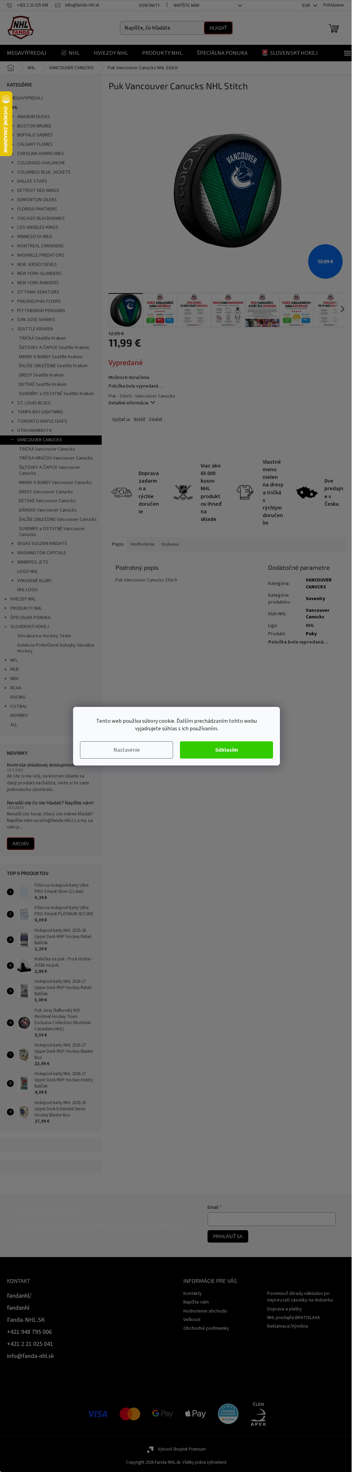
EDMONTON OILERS (37, 199)
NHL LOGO (27, 589)
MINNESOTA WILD (34, 236)
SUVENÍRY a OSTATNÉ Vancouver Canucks (52, 531)
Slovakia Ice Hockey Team (44, 635)
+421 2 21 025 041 (30, 1344)
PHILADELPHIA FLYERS (39, 301)
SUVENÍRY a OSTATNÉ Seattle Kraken (56, 393)
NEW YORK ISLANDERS (39, 273)
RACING (18, 697)
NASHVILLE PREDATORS (40, 255)
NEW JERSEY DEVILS (37, 264)
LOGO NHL (27, 571)
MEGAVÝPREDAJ (26, 98)
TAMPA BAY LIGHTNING (40, 412)
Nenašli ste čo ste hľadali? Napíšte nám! (50, 802)
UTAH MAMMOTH (34, 430)
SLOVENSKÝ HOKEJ (29, 626)
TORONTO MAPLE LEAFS (42, 421)
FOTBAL (18, 706)
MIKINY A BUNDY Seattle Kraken (50, 356)
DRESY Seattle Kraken (41, 375)
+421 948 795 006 (29, 1332)
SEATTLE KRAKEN (35, 329)
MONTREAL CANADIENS (40, 246)
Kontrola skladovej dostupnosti (41, 764)
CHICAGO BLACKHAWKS (41, 218)
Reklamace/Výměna (287, 1326)
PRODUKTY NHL (26, 608)
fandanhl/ (19, 1295)
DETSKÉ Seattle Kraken (43, 384)
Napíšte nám (186, 5)
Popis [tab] (118, 544)
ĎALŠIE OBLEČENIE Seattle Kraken (53, 365)
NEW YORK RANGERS (38, 282)
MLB (14, 669)
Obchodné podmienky (206, 1328)
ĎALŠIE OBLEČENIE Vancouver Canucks (58, 519)
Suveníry (315, 598)
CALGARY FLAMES (35, 144)
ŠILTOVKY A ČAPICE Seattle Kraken (54, 347)
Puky (311, 633)
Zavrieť (154, 419)
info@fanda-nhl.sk (30, 1356)
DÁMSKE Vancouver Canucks (48, 510)
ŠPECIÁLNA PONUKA (30, 617)
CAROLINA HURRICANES (40, 153)
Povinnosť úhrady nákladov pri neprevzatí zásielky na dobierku (300, 1297)
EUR (306, 5)
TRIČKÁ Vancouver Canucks (47, 449)
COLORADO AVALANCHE (41, 162)
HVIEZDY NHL (23, 599)
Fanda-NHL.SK (26, 1320)
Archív (20, 843)
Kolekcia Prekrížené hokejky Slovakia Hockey (55, 648)
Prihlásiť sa (228, 1236)
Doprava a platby (284, 1309)
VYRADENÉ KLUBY (34, 580)
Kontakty (149, 5)
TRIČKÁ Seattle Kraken (42, 338)
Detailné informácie (129, 403)
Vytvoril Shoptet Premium (182, 1449)
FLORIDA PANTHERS (37, 209)
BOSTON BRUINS (34, 126)
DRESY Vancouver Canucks (46, 491)
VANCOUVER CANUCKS (39, 439)
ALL (13, 724)
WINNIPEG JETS (32, 562)
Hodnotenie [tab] (143, 544)
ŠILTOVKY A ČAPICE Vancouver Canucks (49, 470)
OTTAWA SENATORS (38, 292)
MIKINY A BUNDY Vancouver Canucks (55, 482)
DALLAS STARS (32, 181)
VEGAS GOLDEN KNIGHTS (42, 543)
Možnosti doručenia (129, 377)
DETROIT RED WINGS (38, 190)
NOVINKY (19, 715)
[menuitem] (26, 53)
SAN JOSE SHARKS (36, 319)
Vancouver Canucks (318, 613)
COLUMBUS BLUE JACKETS (44, 172)
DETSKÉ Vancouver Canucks (47, 500)
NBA (14, 678)
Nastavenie (126, 750)
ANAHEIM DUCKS (33, 116)
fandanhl (18, 1308)
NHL (14, 107)
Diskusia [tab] (170, 544)
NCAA (15, 687)
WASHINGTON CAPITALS (41, 552)
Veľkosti (191, 1319)
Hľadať (218, 28)
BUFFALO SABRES (35, 135)
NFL (14, 660)
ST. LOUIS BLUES (34, 403)
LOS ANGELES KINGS (37, 227)
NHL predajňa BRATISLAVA (293, 1317)
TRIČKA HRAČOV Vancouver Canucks (56, 458)
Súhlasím (226, 750)
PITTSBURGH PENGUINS (41, 310)
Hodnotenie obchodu (205, 1311)
